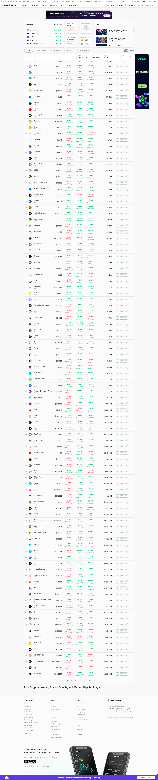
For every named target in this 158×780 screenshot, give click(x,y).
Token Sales (28, 725)
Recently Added (84, 50)
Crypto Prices (28, 704)
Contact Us (80, 704)
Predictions (27, 706)
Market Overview (29, 712)
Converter (54, 712)
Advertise (54, 721)
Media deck (54, 726)
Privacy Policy (81, 712)
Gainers (29, 24)
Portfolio (53, 704)
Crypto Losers (28, 717)
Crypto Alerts (55, 709)
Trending (69, 50)
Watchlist (53, 706)
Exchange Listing (56, 732)
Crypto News (28, 728)
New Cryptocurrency (30, 722)
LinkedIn (79, 734)
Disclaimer (80, 717)
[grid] (79, 370)
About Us (79, 706)
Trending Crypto (29, 720)
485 (90, 680)
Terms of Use (81, 709)
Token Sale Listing (56, 737)
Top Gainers (42, 50)
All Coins (28, 50)
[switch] (126, 50)
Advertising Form (56, 729)
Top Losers (56, 50)
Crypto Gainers (28, 714)
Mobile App (27, 733)
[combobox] (96, 58)
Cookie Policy (81, 714)
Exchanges (27, 709)
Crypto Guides (28, 730)
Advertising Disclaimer (83, 720)
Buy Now (123, 66)
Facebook (80, 729)
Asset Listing (55, 734)
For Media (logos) (56, 724)
